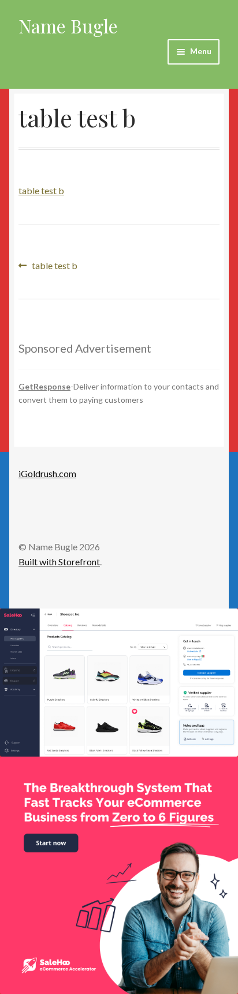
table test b (41, 190)
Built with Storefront (59, 561)
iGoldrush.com (47, 473)
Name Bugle (68, 25)
